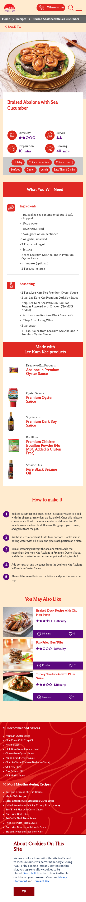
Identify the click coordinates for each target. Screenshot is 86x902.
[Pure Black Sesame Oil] (35, 478)
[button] (70, 8)
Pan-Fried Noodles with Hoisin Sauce (25, 827)
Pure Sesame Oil (14, 771)
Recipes (21, 19)
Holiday (18, 162)
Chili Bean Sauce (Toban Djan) (22, 749)
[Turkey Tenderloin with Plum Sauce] (18, 686)
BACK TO (15, 26)
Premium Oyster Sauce (17, 736)
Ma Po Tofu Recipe (15, 796)
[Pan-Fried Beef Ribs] (18, 654)
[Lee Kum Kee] (9, 8)
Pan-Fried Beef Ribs (49, 642)
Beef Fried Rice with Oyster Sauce (24, 810)
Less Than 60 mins (64, 169)
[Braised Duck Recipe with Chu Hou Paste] (18, 622)
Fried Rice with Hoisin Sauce (21, 823)
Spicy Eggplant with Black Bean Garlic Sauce (29, 801)
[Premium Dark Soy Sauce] (35, 430)
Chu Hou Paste (13, 767)
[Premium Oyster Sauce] (35, 406)
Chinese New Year (39, 162)
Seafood (15, 169)
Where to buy (55, 7)
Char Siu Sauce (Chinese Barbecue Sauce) (27, 762)
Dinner (30, 169)
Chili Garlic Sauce (15, 776)
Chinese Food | (64, 162)
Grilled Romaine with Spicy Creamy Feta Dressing (32, 805)
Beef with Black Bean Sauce (20, 818)
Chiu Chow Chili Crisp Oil (19, 740)
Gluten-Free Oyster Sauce (19, 753)
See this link (31, 873)
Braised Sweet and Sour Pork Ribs (24, 832)
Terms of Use (41, 881)
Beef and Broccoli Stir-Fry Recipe (24, 792)
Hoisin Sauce (12, 745)
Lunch (44, 169)
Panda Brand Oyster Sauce (20, 758)
